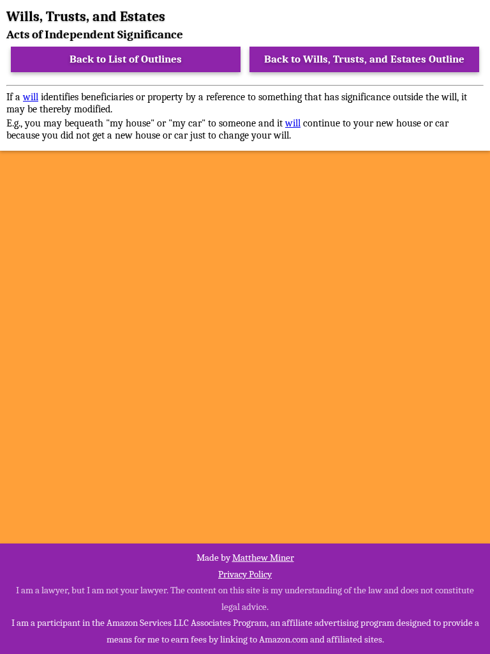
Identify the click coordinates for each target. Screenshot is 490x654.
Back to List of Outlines (126, 59)
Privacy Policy (245, 574)
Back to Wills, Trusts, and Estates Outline (364, 59)
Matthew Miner (263, 557)
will (30, 97)
